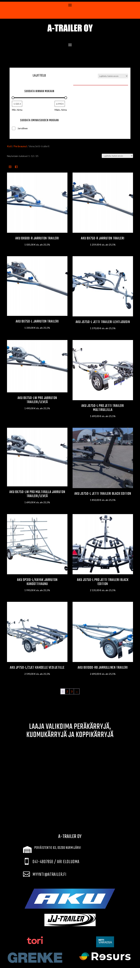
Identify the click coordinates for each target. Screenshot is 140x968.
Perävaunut (20, 146)
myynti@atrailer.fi (49, 874)
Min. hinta (17, 109)
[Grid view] (10, 167)
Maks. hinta (61, 109)
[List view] (16, 167)
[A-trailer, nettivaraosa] (105, 941)
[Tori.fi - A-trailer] (35, 940)
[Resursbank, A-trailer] (105, 956)
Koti (9, 146)
